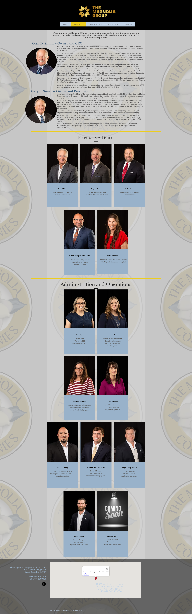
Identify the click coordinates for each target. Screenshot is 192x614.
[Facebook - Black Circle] (44, 584)
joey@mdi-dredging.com (129, 476)
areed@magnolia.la (112, 346)
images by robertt (77, 610)
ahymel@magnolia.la (79, 343)
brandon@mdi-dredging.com (96, 476)
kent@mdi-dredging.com (112, 544)
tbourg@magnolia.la (62, 476)
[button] (95, 24)
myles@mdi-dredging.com (79, 545)
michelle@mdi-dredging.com (79, 410)
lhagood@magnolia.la (112, 410)
